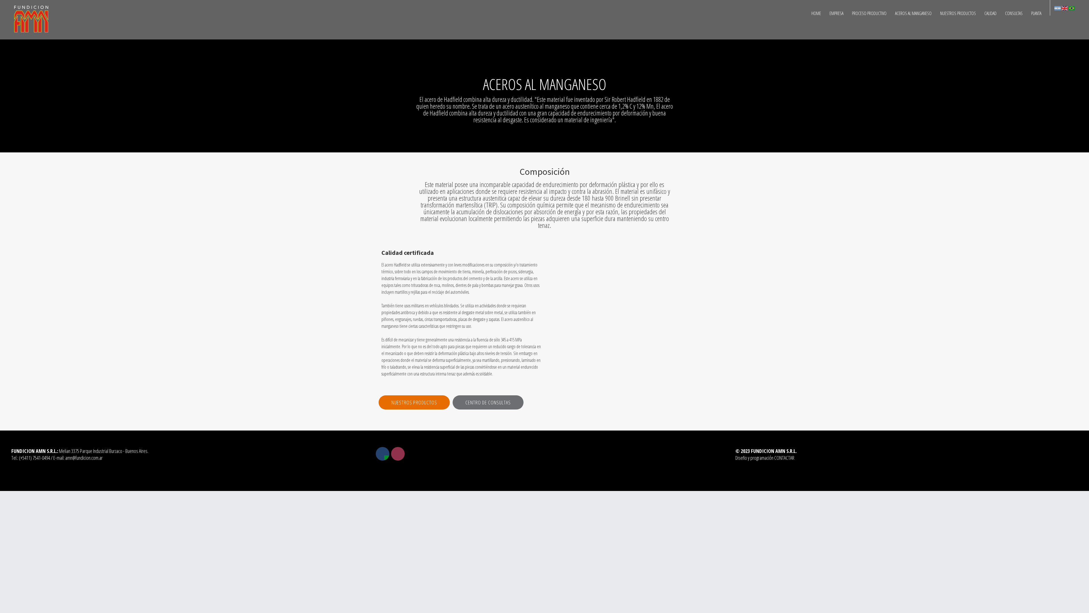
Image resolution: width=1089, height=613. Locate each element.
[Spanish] (1057, 7)
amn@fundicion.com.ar (84, 457)
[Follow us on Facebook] (382, 454)
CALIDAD (990, 13)
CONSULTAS (1014, 13)
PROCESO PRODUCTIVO (869, 13)
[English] (1064, 7)
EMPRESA (836, 13)
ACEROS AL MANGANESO (913, 13)
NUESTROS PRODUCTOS (958, 13)
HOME (816, 13)
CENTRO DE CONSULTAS (488, 402)
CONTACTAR (784, 457)
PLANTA (1036, 13)
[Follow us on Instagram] (398, 454)
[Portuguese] (1071, 7)
